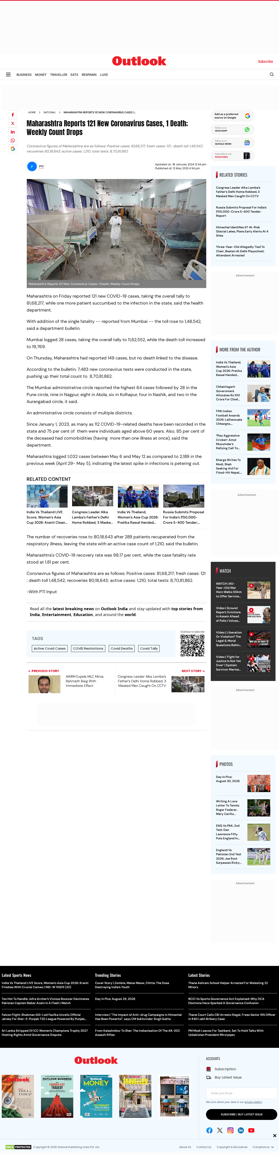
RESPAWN (89, 74)
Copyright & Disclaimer (232, 1147)
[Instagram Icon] (230, 1130)
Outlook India (114, 608)
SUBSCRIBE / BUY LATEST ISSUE (242, 1114)
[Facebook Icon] (209, 1130)
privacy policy (253, 1102)
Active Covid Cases (50, 648)
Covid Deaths (122, 648)
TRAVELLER (58, 74)
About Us (185, 1147)
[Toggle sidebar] (8, 74)
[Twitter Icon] (219, 1130)
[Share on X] (13, 123)
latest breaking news (73, 608)
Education (83, 614)
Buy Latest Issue (228, 1077)
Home (32, 112)
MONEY (41, 74)
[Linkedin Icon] (240, 1130)
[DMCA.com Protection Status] (18, 1147)
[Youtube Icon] (251, 1130)
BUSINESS (24, 74)
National (50, 112)
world (130, 614)
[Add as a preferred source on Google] (13, 149)
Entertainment (56, 614)
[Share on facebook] (13, 115)
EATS (74, 74)
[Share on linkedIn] (13, 132)
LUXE (104, 74)
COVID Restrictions (88, 648)
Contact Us (203, 1147)
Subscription (225, 1069)
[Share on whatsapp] (13, 140)
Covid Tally (149, 648)
